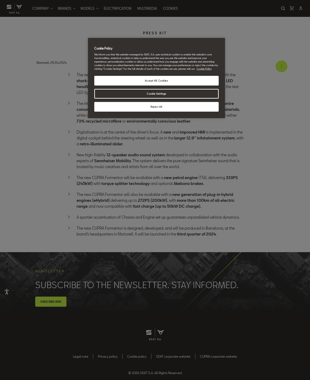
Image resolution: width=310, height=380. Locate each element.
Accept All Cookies (156, 80)
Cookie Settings (156, 93)
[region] (156, 78)
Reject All (156, 106)
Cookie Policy (204, 68)
